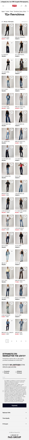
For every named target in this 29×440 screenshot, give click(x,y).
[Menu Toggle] (3, 5)
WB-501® (4, 263)
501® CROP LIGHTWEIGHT (5, 89)
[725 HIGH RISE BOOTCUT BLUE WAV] (21, 151)
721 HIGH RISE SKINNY (21, 211)
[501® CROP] (8, 238)
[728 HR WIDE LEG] (8, 116)
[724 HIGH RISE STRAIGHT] (8, 30)
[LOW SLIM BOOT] (8, 203)
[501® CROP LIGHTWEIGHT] (8, 82)
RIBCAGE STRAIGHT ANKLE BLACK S (20, 37)
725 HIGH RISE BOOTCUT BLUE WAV (20, 159)
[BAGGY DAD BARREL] (21, 290)
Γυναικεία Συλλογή (6, 372)
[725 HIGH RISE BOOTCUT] (8, 64)
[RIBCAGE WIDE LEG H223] (21, 99)
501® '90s (17, 263)
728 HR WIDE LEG (6, 124)
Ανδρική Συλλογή (19, 372)
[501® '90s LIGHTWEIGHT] (21, 169)
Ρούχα (11, 11)
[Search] (21, 6)
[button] (21, 6)
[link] (3, 341)
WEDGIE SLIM (5, 193)
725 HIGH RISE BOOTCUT (5, 72)
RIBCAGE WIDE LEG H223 (20, 106)
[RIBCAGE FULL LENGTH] (8, 325)
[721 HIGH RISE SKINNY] (21, 203)
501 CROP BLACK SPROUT (19, 54)
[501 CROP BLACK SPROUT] (21, 47)
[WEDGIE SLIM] (8, 186)
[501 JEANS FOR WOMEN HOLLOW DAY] (8, 134)
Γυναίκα (7, 11)
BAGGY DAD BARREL (20, 298)
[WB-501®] (8, 255)
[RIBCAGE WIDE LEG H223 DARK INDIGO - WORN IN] (21, 134)
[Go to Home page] (14, 6)
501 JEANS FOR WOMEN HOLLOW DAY (7, 141)
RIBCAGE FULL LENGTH (7, 332)
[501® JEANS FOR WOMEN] (8, 169)
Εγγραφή (14, 405)
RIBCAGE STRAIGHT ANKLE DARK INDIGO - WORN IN (21, 89)
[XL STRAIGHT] (8, 47)
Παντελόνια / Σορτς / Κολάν (20, 11)
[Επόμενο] (25, 341)
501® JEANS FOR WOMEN (6, 176)
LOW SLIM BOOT (6, 211)
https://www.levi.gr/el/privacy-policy (11, 384)
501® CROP (5, 245)
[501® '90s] (21, 255)
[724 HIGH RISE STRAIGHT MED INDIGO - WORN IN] (8, 99)
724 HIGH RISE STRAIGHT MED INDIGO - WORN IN (8, 106)
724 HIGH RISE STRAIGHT (5, 37)
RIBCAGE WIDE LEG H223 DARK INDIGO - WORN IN (20, 141)
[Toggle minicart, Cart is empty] (26, 6)
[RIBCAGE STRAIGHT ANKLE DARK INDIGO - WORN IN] (21, 82)
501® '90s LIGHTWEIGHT (18, 176)
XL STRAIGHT (5, 54)
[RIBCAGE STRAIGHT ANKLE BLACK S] (21, 30)
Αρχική (3, 11)
